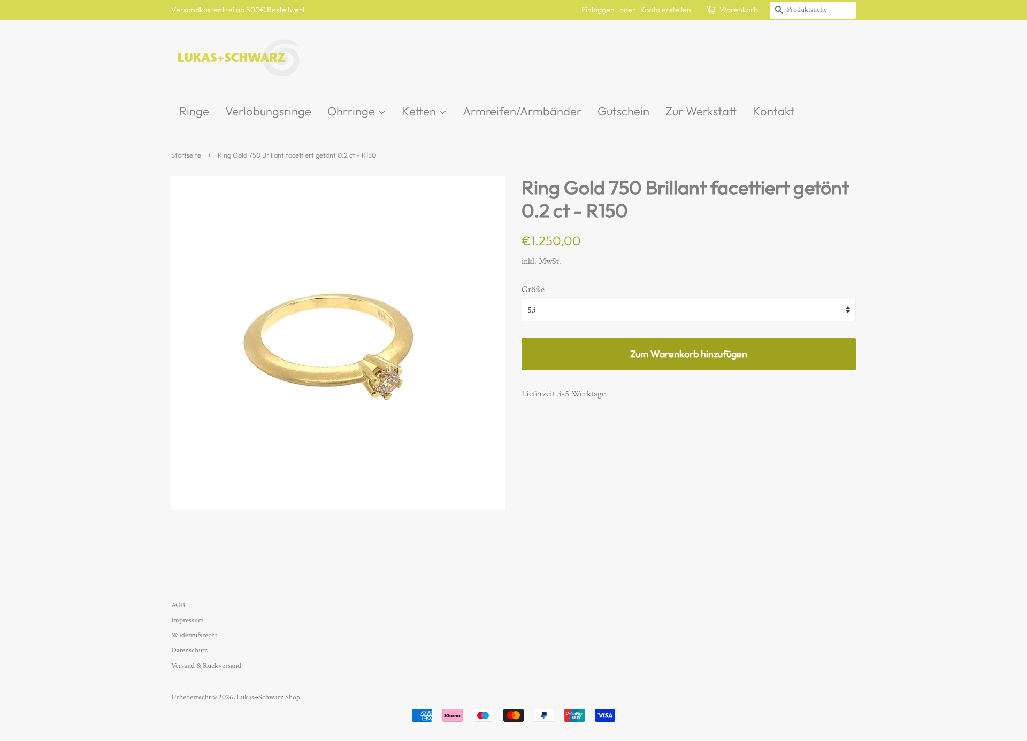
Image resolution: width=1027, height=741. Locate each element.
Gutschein (623, 111)
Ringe (194, 111)
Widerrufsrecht (194, 635)
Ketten (420, 111)
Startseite (186, 155)
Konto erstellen (665, 9)
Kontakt (773, 111)
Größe (533, 289)
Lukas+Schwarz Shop (268, 697)
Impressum (187, 620)
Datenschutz (189, 650)
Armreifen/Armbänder (522, 111)
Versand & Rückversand (206, 665)
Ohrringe (352, 111)
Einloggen (598, 9)
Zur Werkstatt (701, 111)
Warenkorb (738, 9)
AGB (178, 605)
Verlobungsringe (268, 111)
